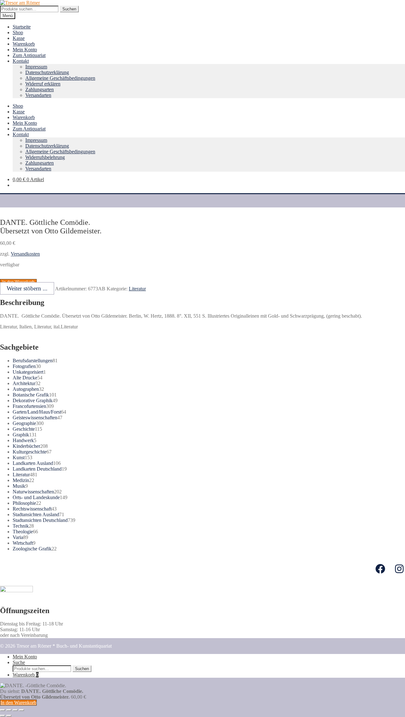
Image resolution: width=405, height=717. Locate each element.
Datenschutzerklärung (47, 72)
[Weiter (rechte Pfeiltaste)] (8, 716)
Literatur (137, 288)
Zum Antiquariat (29, 55)
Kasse (19, 38)
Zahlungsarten (39, 89)
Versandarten (38, 95)
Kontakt (21, 61)
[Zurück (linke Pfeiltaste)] (2, 716)
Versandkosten (25, 254)
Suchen (69, 9)
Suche (19, 662)
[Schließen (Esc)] (2, 710)
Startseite (22, 26)
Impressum (36, 66)
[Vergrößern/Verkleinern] (21, 710)
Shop (18, 32)
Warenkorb (24, 44)
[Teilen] (8, 710)
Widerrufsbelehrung (45, 157)
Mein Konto (25, 49)
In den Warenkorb (18, 702)
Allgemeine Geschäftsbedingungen (60, 78)
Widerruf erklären (42, 83)
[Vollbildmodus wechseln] (15, 710)
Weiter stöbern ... (27, 288)
